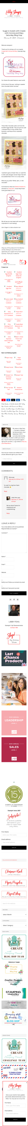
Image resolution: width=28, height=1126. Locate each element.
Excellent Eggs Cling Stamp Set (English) (18, 282)
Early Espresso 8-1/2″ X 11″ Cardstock (9, 320)
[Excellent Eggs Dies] (8, 286)
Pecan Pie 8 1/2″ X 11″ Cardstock (19, 320)
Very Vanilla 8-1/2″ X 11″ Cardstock (18, 307)
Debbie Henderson (20, 186)
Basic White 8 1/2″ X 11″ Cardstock (18, 294)
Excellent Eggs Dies (8, 292)
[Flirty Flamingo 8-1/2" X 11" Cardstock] (8, 324)
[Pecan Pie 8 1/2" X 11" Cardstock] (18, 311)
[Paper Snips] (9, 357)
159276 (18, 296)
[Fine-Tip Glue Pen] (8, 387)
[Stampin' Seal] (18, 375)
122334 (8, 372)
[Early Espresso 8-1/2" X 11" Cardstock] (8, 311)
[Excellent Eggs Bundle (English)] (8, 272)
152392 (18, 364)
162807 (8, 293)
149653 (8, 384)
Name (3, 556)
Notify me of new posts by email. (10, 588)
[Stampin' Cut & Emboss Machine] (8, 375)
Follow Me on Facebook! (10, 860)
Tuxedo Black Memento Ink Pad (18, 332)
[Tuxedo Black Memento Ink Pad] (18, 324)
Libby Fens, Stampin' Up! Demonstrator (14, 14)
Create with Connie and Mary (9, 51)
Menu (14, 1)
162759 (18, 346)
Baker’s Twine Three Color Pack (18, 345)
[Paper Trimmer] (18, 357)
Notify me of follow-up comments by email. (13, 582)
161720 (8, 308)
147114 (8, 348)
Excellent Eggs (10, 409)
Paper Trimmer (19, 363)
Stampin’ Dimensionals (18, 393)
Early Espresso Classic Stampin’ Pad (9, 347)
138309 (8, 394)
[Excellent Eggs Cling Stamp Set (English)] (18, 272)
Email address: (6, 839)
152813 (18, 379)
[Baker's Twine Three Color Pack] (18, 337)
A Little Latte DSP (15, 404)
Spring (16, 414)
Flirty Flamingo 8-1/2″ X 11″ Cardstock (8, 332)
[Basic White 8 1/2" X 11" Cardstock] (18, 286)
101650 (18, 308)
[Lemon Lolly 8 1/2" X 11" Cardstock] (8, 299)
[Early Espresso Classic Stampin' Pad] (8, 337)
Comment (4, 533)
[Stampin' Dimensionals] (18, 387)
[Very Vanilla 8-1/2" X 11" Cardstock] (18, 299)
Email (3, 564)
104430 (18, 394)
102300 (18, 372)
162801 (18, 283)
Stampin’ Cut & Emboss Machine (8, 383)
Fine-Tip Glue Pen (8, 393)
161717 (18, 321)
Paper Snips (8, 361)
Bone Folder (18, 371)
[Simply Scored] (8, 367)
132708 (18, 333)
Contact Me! (14, 627)
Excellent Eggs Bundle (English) (9, 280)
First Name (5, 832)
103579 (8, 362)
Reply (5, 491)
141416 (8, 333)
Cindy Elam (11, 188)
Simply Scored (8, 371)
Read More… (8, 443)
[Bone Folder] (19, 367)
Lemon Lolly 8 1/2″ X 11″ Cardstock (8, 307)
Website (3, 572)
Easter (3, 409)
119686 (8, 321)
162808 (8, 281)
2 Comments (20, 38)
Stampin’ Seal (18, 378)
